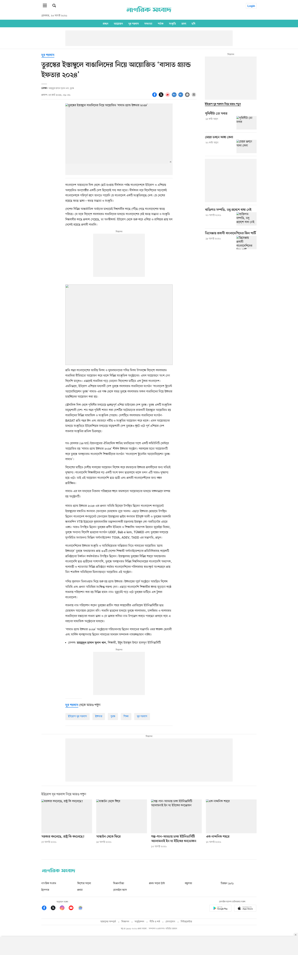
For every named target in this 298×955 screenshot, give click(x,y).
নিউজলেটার (186, 921)
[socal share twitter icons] (161, 96)
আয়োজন (118, 23)
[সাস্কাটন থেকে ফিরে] (121, 816)
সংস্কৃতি (172, 23)
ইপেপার (45, 890)
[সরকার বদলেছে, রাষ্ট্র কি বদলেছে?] (66, 816)
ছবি (193, 23)
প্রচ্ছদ (105, 23)
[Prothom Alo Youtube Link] (72, 908)
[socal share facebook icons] (155, 96)
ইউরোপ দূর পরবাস (77, 716)
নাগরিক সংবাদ (48, 883)
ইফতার (98, 716)
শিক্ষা (126, 716)
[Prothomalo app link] (220, 908)
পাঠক (160, 23)
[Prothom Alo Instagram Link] (63, 908)
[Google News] (80, 908)
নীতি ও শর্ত (155, 921)
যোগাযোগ (170, 921)
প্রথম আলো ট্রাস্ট (157, 883)
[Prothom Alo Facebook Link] (45, 908)
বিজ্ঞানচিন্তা (118, 883)
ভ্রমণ (183, 23)
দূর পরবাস (133, 23)
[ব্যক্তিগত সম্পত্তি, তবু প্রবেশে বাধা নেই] (246, 219)
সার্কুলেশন (139, 921)
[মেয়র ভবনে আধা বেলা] (246, 146)
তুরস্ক (113, 716)
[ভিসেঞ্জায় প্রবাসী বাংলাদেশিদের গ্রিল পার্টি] (246, 242)
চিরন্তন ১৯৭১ (227, 883)
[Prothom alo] (149, 14)
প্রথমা (80, 890)
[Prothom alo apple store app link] (245, 908)
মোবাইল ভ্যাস (120, 890)
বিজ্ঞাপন (125, 921)
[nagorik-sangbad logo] (58, 872)
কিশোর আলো (84, 883)
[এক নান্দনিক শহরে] (231, 816)
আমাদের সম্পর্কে (108, 921)
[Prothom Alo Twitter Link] (54, 908)
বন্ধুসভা (188, 883)
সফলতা (148, 23)
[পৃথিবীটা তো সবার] (246, 123)
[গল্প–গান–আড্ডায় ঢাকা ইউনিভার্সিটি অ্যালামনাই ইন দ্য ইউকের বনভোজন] (176, 816)
